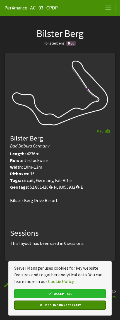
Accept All (63, 294)
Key (100, 131)
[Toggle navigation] (108, 8)
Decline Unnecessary (63, 305)
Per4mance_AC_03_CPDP (31, 8)
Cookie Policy (60, 281)
